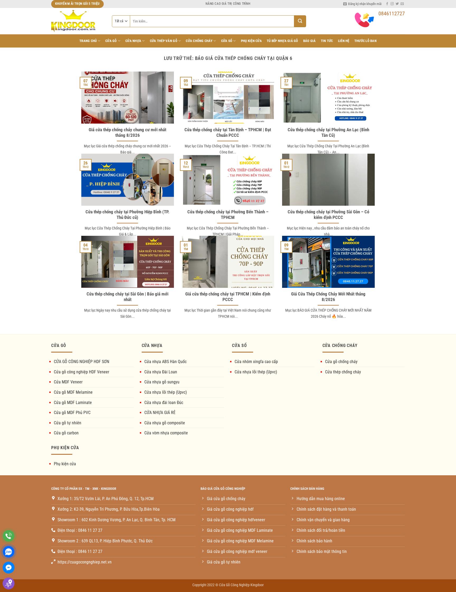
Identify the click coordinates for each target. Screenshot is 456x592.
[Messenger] (9, 568)
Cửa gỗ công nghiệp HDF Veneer (81, 371)
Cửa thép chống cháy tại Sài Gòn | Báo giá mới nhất (127, 297)
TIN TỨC (327, 41)
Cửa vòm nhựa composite (166, 432)
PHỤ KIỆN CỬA (251, 41)
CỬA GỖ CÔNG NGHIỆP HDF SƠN (81, 361)
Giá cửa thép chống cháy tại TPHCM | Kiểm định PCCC (227, 297)
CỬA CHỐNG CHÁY (199, 41)
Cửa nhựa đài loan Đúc (163, 402)
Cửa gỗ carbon (66, 432)
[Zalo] (9, 552)
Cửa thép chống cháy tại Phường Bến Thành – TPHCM (227, 214)
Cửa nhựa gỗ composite (164, 422)
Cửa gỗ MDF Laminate (73, 402)
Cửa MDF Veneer (68, 381)
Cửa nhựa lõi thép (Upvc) (165, 392)
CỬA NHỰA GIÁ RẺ (159, 412)
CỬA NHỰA (133, 41)
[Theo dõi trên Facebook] (387, 4)
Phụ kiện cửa (65, 463)
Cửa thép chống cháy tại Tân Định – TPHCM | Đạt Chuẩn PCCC (227, 132)
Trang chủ (88, 41)
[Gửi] (300, 21)
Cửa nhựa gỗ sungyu (161, 381)
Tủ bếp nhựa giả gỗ (282, 41)
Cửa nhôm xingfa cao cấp (256, 361)
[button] (362, 4)
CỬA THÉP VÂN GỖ (163, 41)
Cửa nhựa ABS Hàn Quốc (165, 361)
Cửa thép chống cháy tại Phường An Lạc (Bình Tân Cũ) (328, 132)
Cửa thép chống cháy (343, 371)
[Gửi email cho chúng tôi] (402, 4)
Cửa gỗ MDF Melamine (73, 392)
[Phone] (9, 536)
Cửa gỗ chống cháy (341, 361)
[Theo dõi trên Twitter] (397, 4)
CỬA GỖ (111, 41)
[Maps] (9, 583)
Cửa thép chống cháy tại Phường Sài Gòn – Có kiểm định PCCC (328, 214)
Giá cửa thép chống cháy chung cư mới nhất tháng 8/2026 (127, 132)
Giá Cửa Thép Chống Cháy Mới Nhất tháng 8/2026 (328, 297)
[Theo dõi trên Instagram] (392, 4)
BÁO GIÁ (309, 41)
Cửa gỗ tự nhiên (67, 422)
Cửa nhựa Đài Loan (160, 371)
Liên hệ (343, 41)
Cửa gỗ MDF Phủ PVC (72, 412)
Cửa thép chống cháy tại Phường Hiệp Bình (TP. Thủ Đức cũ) (127, 214)
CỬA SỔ (226, 41)
